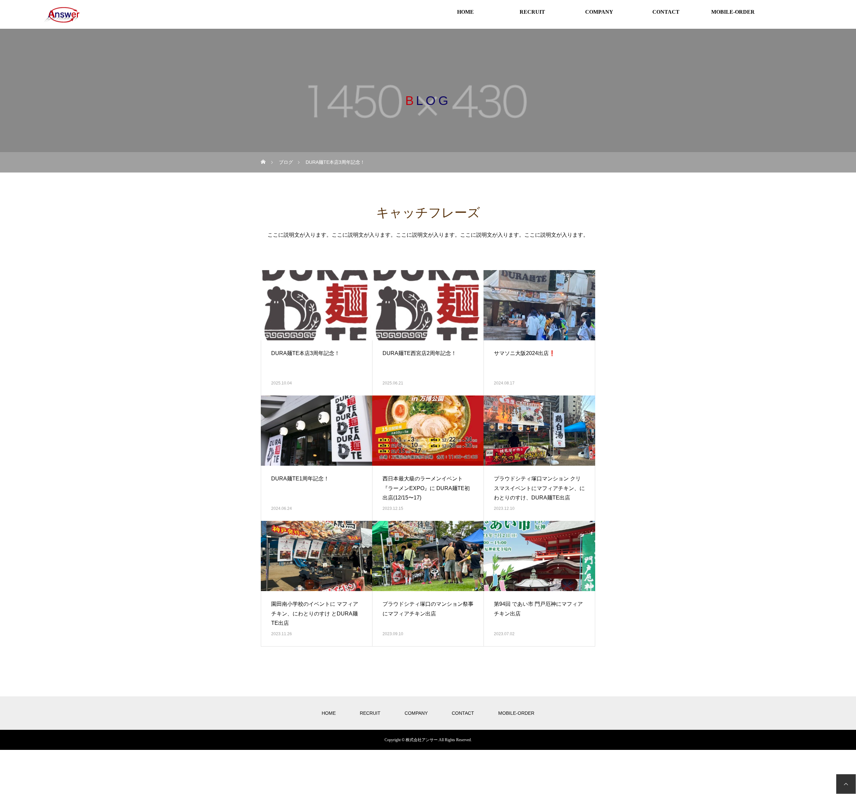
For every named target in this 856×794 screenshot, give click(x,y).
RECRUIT (532, 12)
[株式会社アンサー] (61, 15)
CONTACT (665, 12)
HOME (465, 12)
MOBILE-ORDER (733, 12)
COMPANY (599, 12)
